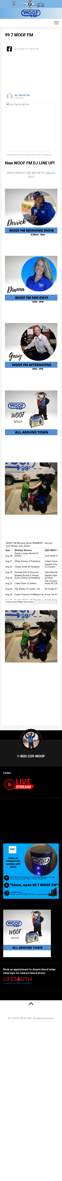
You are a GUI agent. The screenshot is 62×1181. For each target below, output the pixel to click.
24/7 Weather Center (31, 822)
